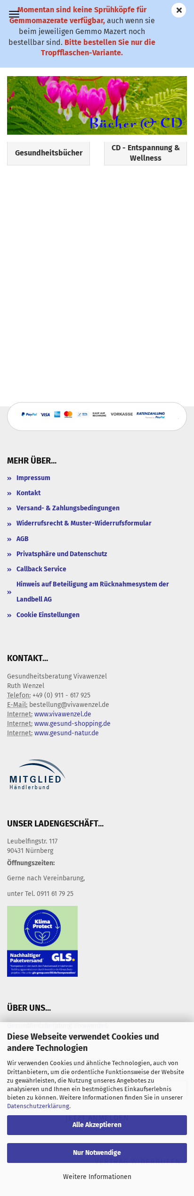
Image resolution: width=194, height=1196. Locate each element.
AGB (22, 539)
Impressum (33, 478)
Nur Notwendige (97, 1153)
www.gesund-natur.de (66, 733)
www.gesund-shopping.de (72, 724)
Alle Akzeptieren (97, 1125)
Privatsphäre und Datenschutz (61, 554)
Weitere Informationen (97, 1177)
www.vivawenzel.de (62, 714)
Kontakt (28, 493)
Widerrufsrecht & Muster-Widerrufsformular (84, 523)
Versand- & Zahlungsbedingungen (68, 508)
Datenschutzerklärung (38, 1106)
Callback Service (41, 569)
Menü (14, 14)
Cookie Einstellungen (48, 615)
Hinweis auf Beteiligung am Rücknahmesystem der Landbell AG (92, 591)
